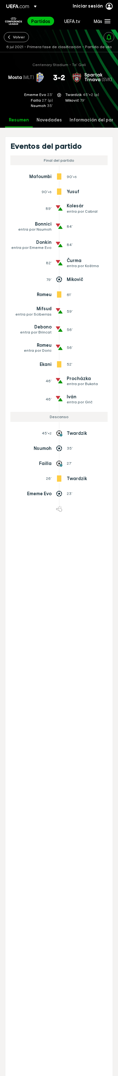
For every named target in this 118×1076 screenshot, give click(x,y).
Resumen (19, 120)
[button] (101, 21)
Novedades (49, 120)
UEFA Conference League (13, 21)
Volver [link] (19, 37)
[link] (40, 21)
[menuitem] (42, 21)
